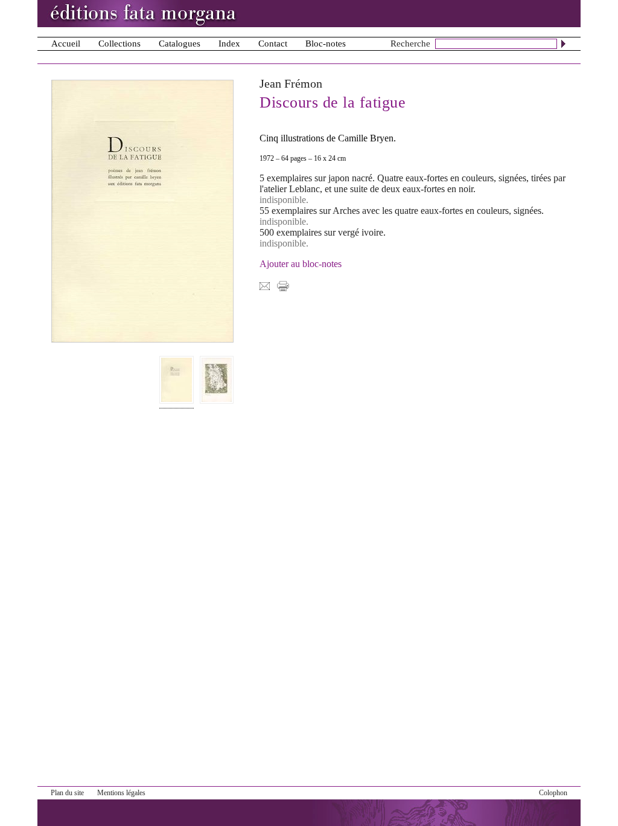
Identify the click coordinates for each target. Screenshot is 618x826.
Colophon (553, 793)
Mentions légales (121, 793)
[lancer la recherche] (563, 43)
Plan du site (67, 793)
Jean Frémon (291, 83)
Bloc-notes (325, 43)
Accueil (65, 43)
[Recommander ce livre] (265, 285)
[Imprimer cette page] (283, 285)
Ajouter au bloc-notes (301, 264)
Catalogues (179, 43)
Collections (119, 43)
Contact (272, 43)
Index (229, 43)
